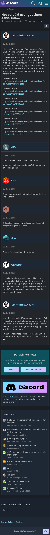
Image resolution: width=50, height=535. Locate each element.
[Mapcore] (10, 3)
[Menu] (46, 3)
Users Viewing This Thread (16, 504)
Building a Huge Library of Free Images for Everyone (26, 421)
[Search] (33, 3)
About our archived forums (19, 481)
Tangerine (11, 474)
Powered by (25, 531)
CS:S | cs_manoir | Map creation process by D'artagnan (27, 453)
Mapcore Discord (15, 488)
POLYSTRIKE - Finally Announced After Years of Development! (27, 430)
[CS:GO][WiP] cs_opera (17, 438)
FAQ (9, 468)
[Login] (40, 3)
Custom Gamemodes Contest (20, 461)
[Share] (46, 26)
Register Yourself (33, 369)
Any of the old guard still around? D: (23, 445)
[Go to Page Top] (46, 531)
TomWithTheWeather (14, 21)
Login (11, 369)
